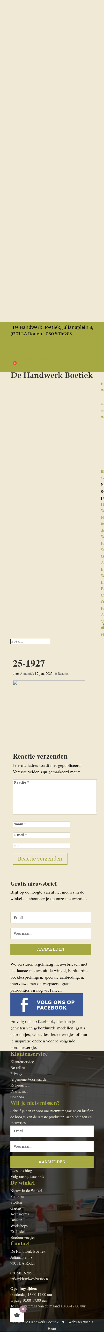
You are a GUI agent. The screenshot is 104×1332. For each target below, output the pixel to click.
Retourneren (20, 1085)
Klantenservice (22, 1061)
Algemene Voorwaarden (31, 360)
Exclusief (17, 1231)
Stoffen (16, 1202)
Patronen (17, 1196)
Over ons (17, 1097)
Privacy (17, 353)
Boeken (16, 1219)
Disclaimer (19, 1091)
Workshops (19, 1225)
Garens (15, 1208)
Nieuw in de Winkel (26, 1190)
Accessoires (19, 1214)
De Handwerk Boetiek (41, 1322)
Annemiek (27, 673)
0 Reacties (62, 673)
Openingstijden (23, 347)
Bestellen (17, 1067)
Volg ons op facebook (27, 1176)
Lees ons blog (21, 1170)
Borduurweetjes (22, 1237)
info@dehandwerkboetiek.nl (29, 1278)
